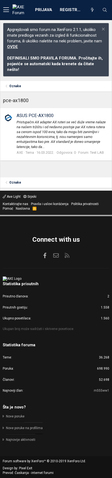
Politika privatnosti (85, 204)
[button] (6, 10)
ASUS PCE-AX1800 (35, 115)
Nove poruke (15, 416)
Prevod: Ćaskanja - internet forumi (28, 473)
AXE (20, 152)
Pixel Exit (25, 468)
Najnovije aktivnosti (20, 440)
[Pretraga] (104, 10)
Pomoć (8, 208)
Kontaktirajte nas (15, 204)
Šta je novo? (14, 407)
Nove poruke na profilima (24, 428)
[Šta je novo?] (92, 10)
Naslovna (23, 208)
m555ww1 (101, 390)
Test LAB (97, 152)
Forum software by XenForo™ (44, 461)
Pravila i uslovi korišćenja (50, 204)
